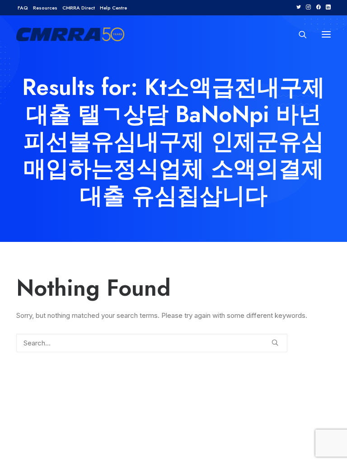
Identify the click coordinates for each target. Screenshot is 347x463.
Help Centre (113, 7)
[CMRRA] (70, 34)
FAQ (23, 7)
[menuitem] (22, 7)
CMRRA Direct (78, 7)
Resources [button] (45, 7)
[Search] (299, 34)
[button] (298, 7)
